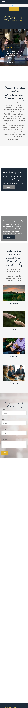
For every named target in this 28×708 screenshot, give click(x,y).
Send (4, 452)
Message (4, 439)
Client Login (14, 9)
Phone (3, 429)
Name (3, 409)
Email (3, 419)
